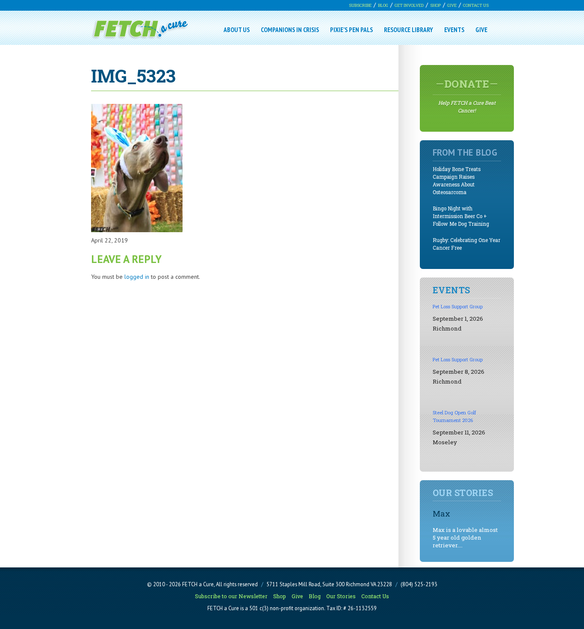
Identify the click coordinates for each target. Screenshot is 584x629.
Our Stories (341, 596)
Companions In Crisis (290, 29)
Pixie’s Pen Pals (351, 29)
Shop (435, 5)
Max (441, 513)
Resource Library (408, 29)
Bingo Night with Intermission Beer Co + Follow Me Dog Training (461, 216)
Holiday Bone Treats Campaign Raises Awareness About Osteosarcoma (457, 180)
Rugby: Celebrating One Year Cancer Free (466, 244)
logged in (136, 277)
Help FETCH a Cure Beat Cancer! (467, 95)
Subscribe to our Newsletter (231, 596)
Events (454, 29)
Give (452, 5)
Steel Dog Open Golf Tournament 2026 (454, 416)
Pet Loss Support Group (458, 306)
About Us (237, 29)
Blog (383, 5)
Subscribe (360, 5)
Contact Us (476, 5)
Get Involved (409, 5)
